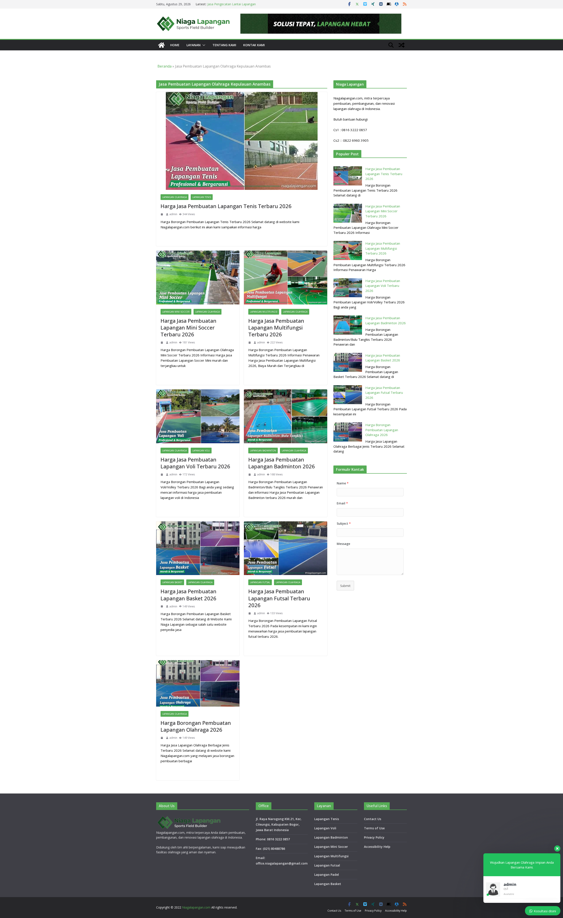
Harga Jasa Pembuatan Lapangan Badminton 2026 (281, 463)
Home (174, 45)
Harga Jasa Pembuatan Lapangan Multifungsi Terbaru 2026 (276, 327)
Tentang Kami (224, 45)
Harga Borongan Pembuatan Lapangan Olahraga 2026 (196, 726)
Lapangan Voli (201, 450)
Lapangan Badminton (263, 450)
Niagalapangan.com (196, 907)
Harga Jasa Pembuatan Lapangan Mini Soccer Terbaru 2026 (188, 327)
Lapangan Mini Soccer (176, 311)
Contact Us (372, 819)
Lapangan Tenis (201, 197)
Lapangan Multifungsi (263, 311)
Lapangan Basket (172, 582)
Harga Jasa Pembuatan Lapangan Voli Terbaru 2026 (195, 463)
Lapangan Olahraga (174, 197)
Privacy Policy (374, 837)
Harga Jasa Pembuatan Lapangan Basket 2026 (188, 595)
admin (173, 214)
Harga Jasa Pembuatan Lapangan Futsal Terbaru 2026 (279, 598)
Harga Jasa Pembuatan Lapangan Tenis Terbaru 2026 (226, 206)
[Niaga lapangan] (161, 45)
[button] (203, 45)
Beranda (164, 66)
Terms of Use (374, 828)
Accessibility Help (377, 847)
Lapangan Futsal (260, 582)
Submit (345, 585)
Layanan (193, 45)
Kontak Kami (254, 45)
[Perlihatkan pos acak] (401, 45)
